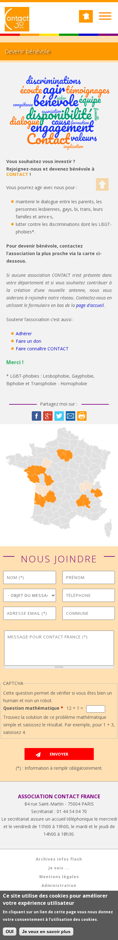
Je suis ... (59, 868)
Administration (59, 885)
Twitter (59, 416)
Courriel (70, 416)
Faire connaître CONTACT (42, 349)
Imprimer (82, 416)
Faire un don (28, 341)
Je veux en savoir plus (46, 931)
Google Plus (48, 416)
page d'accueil (90, 305)
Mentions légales (59, 876)
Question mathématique (33, 708)
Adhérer (24, 333)
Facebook (36, 416)
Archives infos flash (59, 859)
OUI (10, 931)
